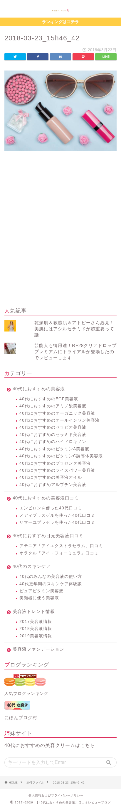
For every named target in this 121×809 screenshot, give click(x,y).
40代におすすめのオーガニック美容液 (57, 413)
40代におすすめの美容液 (39, 388)
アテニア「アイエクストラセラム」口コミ (61, 546)
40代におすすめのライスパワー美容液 (57, 470)
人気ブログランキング (26, 693)
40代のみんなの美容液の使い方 (50, 576)
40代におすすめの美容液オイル (50, 477)
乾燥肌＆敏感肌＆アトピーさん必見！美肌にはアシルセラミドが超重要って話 (74, 328)
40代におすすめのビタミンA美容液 (54, 449)
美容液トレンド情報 (34, 611)
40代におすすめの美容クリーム (39, 745)
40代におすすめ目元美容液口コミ (48, 535)
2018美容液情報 (35, 628)
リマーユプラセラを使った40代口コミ (57, 522)
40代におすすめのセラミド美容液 (52, 434)
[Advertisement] (60, 238)
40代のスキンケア (32, 566)
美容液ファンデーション (38, 649)
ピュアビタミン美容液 (41, 591)
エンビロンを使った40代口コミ (50, 508)
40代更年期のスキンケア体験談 (50, 584)
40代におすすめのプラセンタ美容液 (55, 463)
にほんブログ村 (20, 717)
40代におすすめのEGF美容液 (48, 399)
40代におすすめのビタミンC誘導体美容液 (61, 456)
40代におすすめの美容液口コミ (46, 497)
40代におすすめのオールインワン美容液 (59, 420)
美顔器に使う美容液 (39, 598)
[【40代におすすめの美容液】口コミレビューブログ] (60, 10)
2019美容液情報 (35, 636)
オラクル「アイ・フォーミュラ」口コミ (59, 553)
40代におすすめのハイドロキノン (52, 441)
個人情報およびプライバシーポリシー (55, 795)
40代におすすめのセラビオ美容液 (52, 427)
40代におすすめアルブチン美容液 (52, 484)
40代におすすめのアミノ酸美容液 (52, 406)
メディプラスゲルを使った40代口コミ (57, 515)
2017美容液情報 (35, 621)
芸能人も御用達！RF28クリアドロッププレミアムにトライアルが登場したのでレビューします (75, 351)
